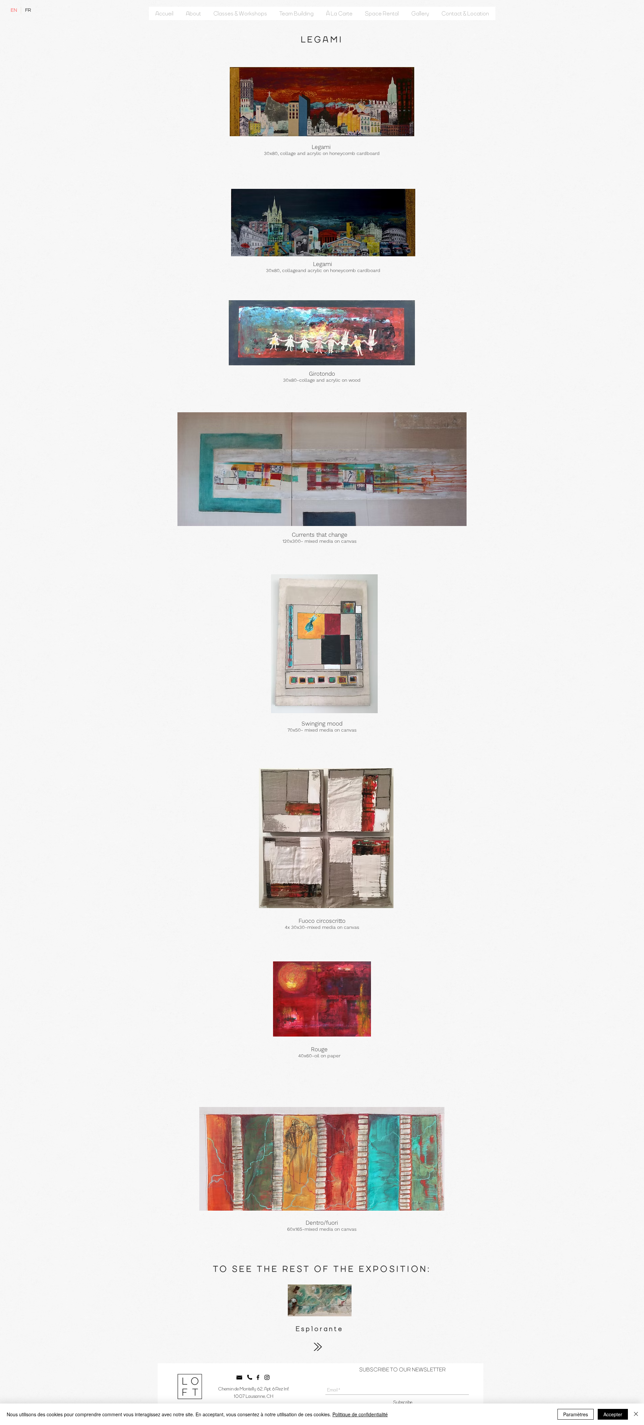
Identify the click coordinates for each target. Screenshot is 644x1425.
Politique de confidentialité (360, 1414)
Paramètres (575, 1414)
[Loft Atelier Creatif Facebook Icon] (258, 1377)
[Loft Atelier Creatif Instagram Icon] (267, 1377)
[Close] (636, 1414)
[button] (193, 13)
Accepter (612, 1414)
